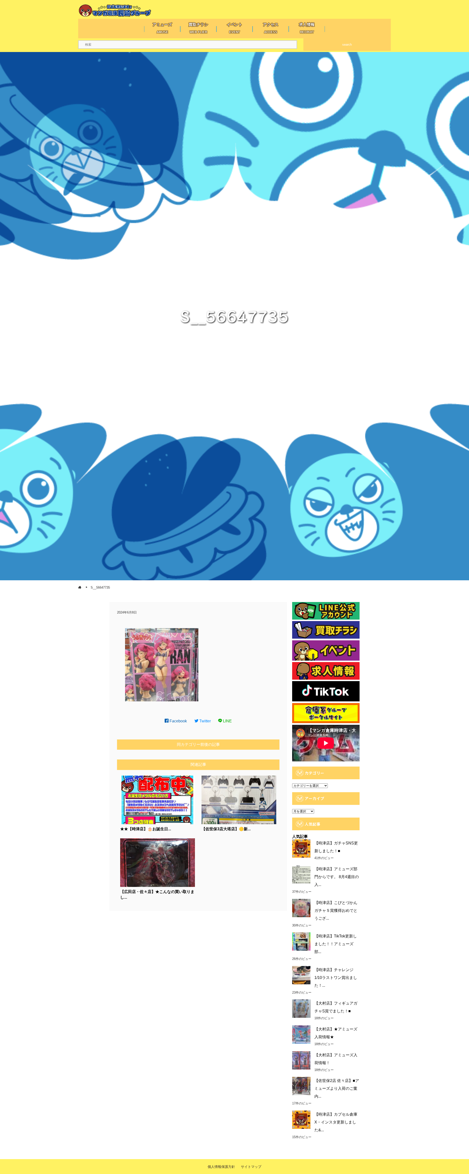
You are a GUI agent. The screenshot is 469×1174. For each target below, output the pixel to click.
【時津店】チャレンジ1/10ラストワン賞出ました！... (335, 977)
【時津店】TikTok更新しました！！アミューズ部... (335, 944)
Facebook (178, 721)
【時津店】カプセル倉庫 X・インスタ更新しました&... (335, 1122)
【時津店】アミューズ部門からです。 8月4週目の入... (336, 877)
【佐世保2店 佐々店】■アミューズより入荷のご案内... (336, 1088)
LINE (227, 721)
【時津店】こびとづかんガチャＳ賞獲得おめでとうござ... (335, 910)
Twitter (204, 721)
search (347, 44)
